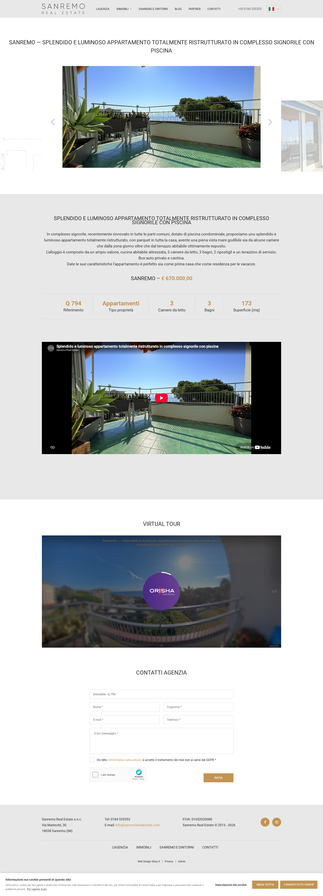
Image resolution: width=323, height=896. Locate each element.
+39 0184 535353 (250, 9)
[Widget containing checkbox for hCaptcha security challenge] (118, 775)
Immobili (122, 9)
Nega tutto (265, 884)
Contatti (214, 9)
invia (218, 778)
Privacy (169, 861)
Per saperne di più (37, 889)
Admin (181, 861)
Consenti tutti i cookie (299, 884)
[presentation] (53, 122)
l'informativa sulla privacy (125, 760)
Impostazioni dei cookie (231, 884)
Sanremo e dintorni (153, 9)
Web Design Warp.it (149, 861)
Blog (178, 9)
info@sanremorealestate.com (137, 825)
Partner (195, 9)
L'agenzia (103, 9)
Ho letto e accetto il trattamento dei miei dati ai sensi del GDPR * (156, 760)
